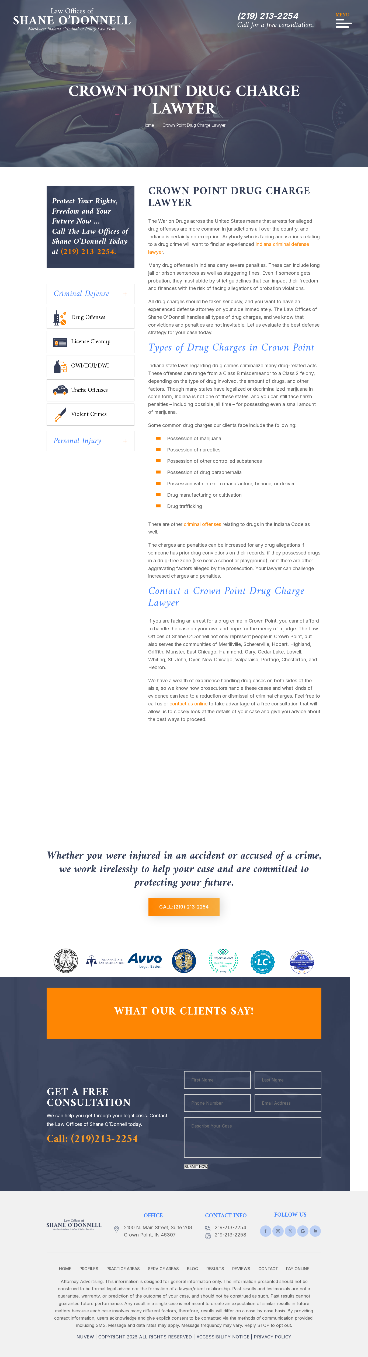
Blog (192, 1269)
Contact (268, 1269)
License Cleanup (90, 342)
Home (65, 1269)
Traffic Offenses (89, 390)
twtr (278, 1231)
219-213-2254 (230, 1227)
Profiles (88, 1269)
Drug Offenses (88, 317)
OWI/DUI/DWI (90, 366)
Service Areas (163, 1269)
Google (302, 1231)
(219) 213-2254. (88, 252)
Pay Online (297, 1269)
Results (215, 1269)
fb (265, 1231)
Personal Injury (78, 441)
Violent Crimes (89, 414)
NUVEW (85, 1337)
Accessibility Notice (222, 1337)
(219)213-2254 (104, 1139)
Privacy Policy (272, 1337)
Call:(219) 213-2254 (184, 907)
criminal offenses (202, 524)
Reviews (241, 1269)
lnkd (315, 1231)
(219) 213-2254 (267, 16)
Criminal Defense (81, 294)
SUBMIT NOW (196, 1167)
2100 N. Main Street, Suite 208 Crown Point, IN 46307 (158, 1231)
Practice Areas (123, 1269)
